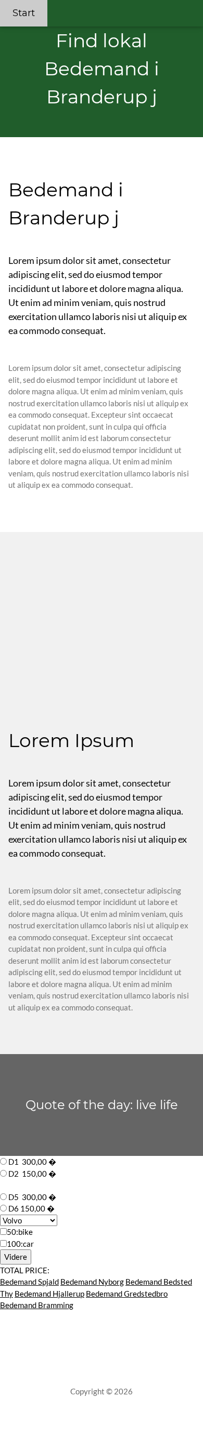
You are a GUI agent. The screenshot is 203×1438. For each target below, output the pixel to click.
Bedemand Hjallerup (49, 1293)
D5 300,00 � (32, 1197)
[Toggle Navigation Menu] (190, 6)
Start (23, 13)
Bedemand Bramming (36, 1305)
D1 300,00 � (32, 1161)
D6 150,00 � (31, 1208)
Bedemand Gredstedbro (127, 1293)
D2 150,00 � (32, 1173)
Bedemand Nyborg (92, 1281)
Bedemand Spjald (29, 1281)
